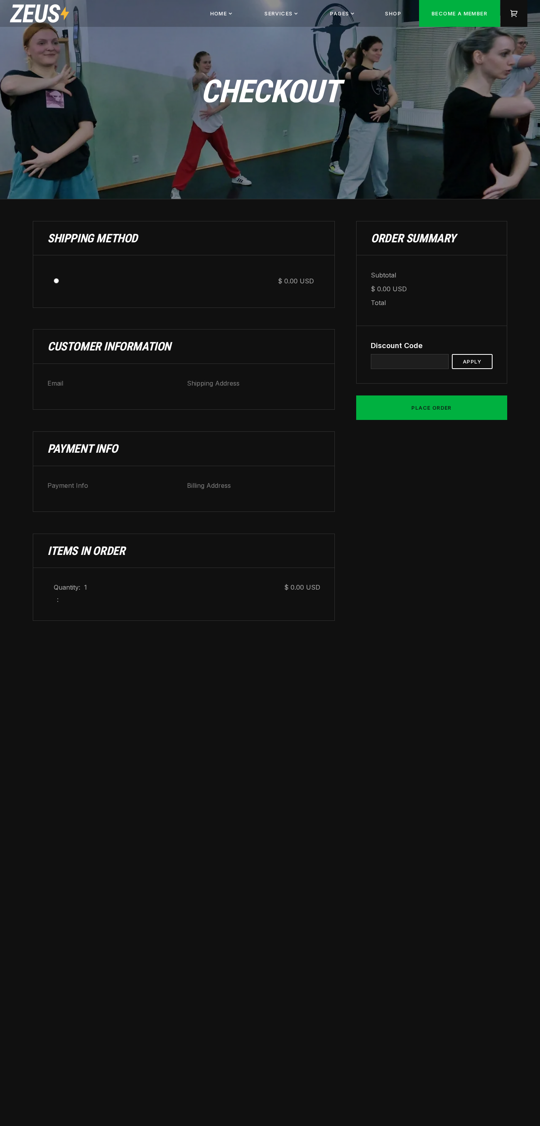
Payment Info (67, 485)
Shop (393, 13)
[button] (221, 13)
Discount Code (397, 345)
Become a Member (459, 13)
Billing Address (209, 485)
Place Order (431, 408)
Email (55, 383)
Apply (472, 361)
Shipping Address (213, 383)
